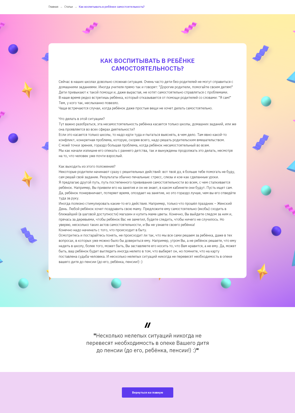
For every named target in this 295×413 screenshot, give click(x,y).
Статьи (68, 6)
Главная (53, 6)
